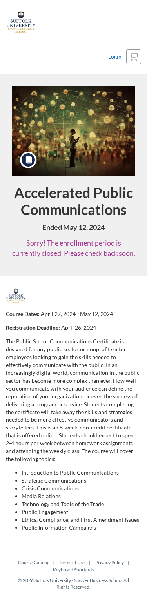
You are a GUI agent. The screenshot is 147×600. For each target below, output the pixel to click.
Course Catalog (33, 562)
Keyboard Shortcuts (73, 569)
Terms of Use (72, 562)
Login (115, 56)
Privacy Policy (109, 562)
